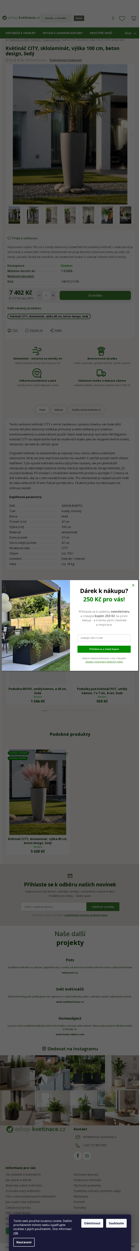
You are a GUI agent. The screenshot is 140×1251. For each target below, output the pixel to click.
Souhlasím (116, 1223)
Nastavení (24, 1242)
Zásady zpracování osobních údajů (104, 661)
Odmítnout (92, 1223)
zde (15, 1233)
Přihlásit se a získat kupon (104, 649)
